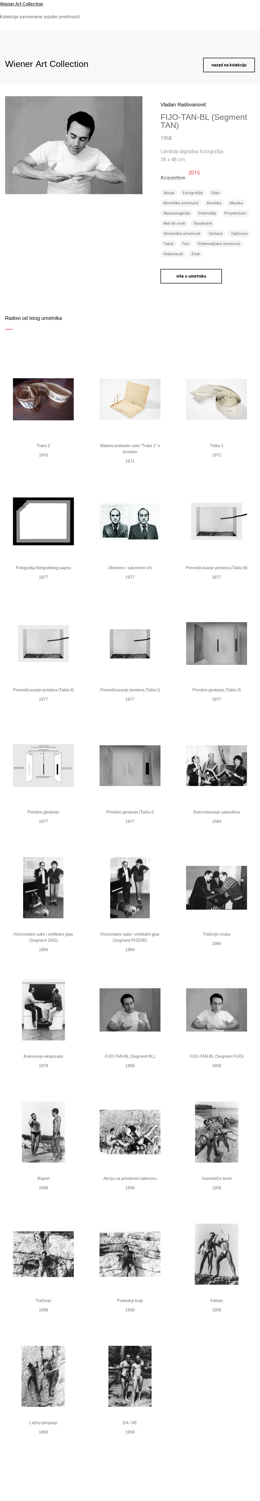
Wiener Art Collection (21, 4)
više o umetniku (191, 276)
